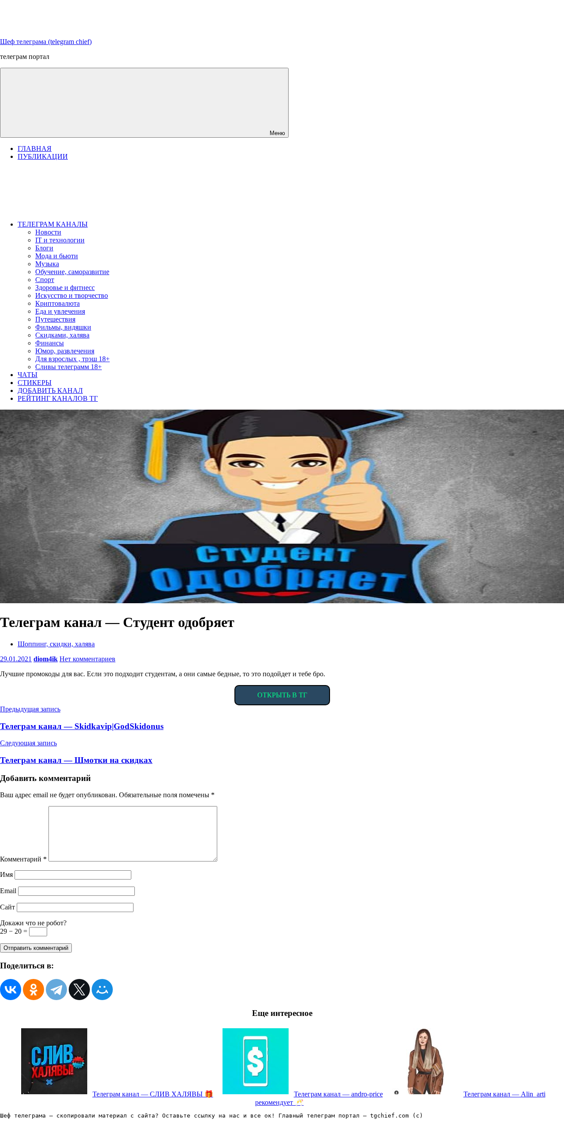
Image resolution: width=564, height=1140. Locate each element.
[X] (79, 989)
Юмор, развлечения (64, 351)
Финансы (49, 343)
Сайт (7, 907)
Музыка (47, 264)
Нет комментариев (87, 659)
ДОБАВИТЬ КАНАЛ (50, 390)
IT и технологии (60, 240)
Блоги (44, 248)
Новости (48, 232)
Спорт (44, 279)
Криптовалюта (57, 303)
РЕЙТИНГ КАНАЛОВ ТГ (58, 398)
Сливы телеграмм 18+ (68, 366)
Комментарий (23, 859)
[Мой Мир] (102, 989)
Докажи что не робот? (33, 923)
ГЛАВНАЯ (35, 148)
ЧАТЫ (27, 374)
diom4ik (45, 659)
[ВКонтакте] (10, 989)
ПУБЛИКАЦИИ (43, 156)
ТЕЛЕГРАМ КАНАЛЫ (53, 224)
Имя (6, 874)
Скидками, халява (62, 335)
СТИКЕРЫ (35, 382)
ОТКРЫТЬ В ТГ (282, 695)
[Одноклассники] (33, 989)
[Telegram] (56, 989)
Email (8, 890)
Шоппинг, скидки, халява (56, 644)
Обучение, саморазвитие (72, 271)
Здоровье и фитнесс (65, 287)
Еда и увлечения (60, 311)
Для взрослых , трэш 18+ (72, 359)
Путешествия (55, 319)
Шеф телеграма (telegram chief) (46, 41)
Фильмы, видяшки (63, 327)
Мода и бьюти (56, 256)
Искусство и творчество (71, 295)
